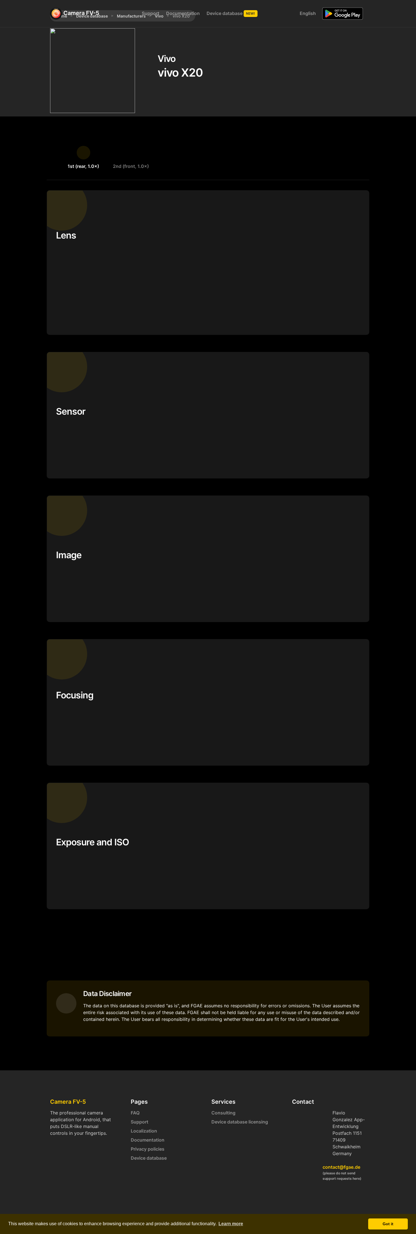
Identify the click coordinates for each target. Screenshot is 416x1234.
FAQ (135, 1113)
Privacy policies (147, 1149)
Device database (231, 13)
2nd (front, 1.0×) (131, 166)
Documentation (183, 13)
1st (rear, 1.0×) (83, 166)
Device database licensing (239, 1122)
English (307, 13)
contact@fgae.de (341, 1167)
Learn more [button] (230, 1223)
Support (150, 13)
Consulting (223, 1113)
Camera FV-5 (80, 13)
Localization (144, 1131)
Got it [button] (388, 1224)
